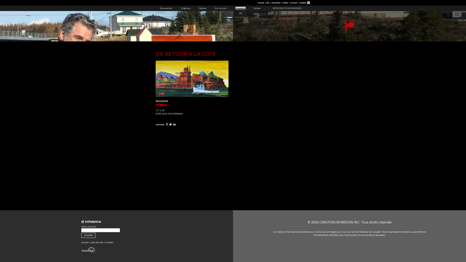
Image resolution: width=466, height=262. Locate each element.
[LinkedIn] (174, 124)
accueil (84, 242)
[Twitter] (170, 124)
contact (110, 242)
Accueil (261, 3)
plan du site (97, 242)
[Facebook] (167, 124)
